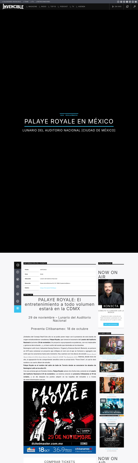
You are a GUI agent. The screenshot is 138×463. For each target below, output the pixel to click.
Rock (62, 122)
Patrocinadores (43, 1)
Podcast (64, 6)
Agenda (81, 6)
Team (26, 1)
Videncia (111, 411)
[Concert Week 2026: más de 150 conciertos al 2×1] (112, 424)
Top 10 (53, 6)
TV (33, 1)
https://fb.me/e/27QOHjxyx (48, 304)
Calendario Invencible (12, 1)
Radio (43, 6)
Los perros (111, 390)
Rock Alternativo (72, 122)
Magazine (33, 6)
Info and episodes (111, 340)
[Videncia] (112, 401)
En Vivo (117, 6)
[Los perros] (112, 383)
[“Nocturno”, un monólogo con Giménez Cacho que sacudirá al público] (112, 361)
